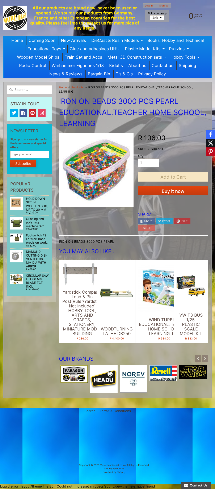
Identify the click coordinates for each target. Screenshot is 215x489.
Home (17, 40)
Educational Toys (47, 49)
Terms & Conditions (115, 411)
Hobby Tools (185, 58)
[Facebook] (23, 113)
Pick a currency (157, 13)
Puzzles (179, 49)
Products (77, 87)
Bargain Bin (99, 73)
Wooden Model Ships (38, 57)
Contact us (162, 65)
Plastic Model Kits (145, 49)
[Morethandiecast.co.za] (15, 18)
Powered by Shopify (114, 472)
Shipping (187, 65)
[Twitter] (14, 113)
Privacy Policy (152, 73)
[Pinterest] (32, 113)
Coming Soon (42, 40)
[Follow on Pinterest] (210, 151)
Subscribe (23, 163)
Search (89, 411)
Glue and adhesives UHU (94, 48)
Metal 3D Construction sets (137, 58)
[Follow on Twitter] (210, 143)
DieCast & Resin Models (117, 41)
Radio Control (32, 65)
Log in (149, 5)
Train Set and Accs (83, 57)
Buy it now (173, 191)
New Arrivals (73, 40)
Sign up (164, 5)
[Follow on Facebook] (210, 134)
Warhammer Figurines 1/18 (78, 65)
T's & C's (124, 73)
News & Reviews (65, 73)
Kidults (116, 65)
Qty (141, 156)
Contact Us (198, 485)
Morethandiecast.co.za (113, 465)
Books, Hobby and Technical (175, 40)
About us (137, 65)
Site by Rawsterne (114, 468)
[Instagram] (42, 113)
